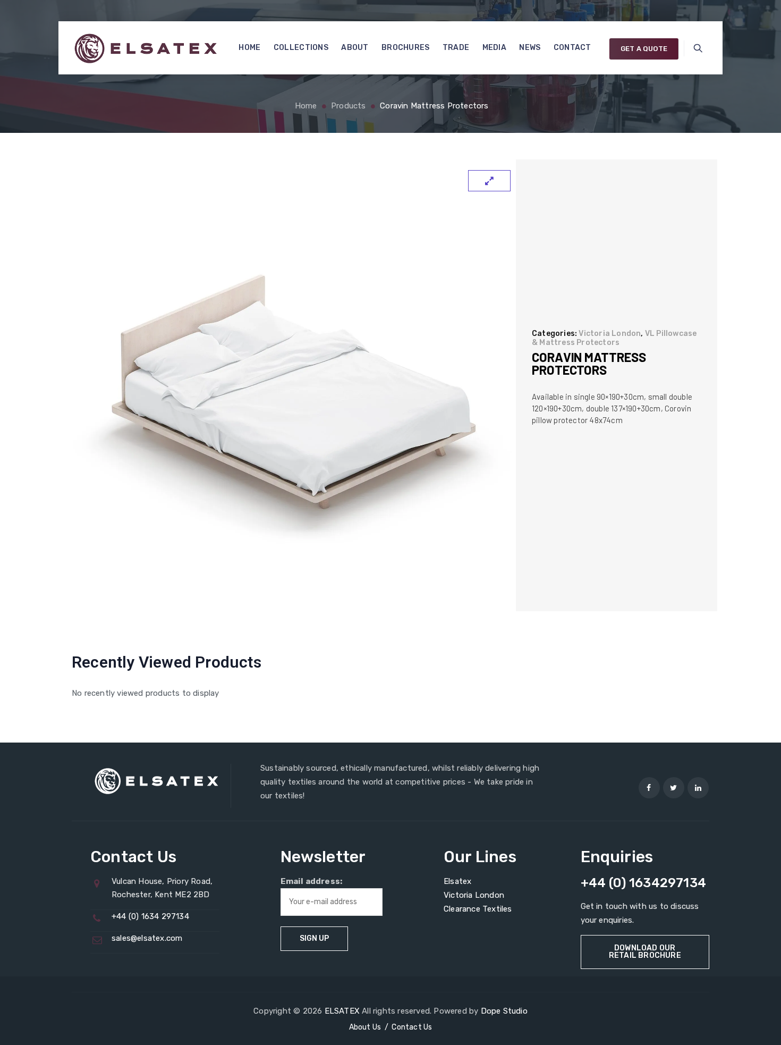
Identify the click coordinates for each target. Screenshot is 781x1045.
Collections (301, 47)
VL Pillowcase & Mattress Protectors (614, 338)
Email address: (312, 881)
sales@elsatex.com (147, 938)
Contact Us (412, 1027)
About (355, 47)
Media (494, 47)
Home (249, 47)
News (529, 47)
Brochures (405, 47)
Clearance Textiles (478, 909)
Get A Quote (644, 49)
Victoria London (610, 333)
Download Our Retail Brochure (645, 951)
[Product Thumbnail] (489, 180)
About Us (365, 1027)
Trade (456, 47)
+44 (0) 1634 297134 (150, 916)
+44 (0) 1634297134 (644, 882)
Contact (572, 47)
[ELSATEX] (145, 47)
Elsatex (457, 881)
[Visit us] (649, 787)
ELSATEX (342, 1011)
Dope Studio (504, 1011)
